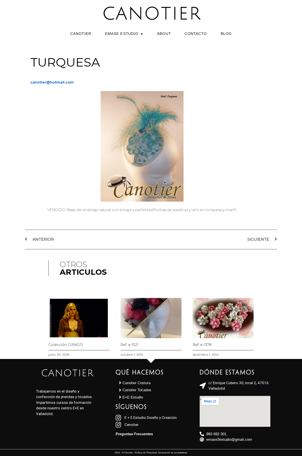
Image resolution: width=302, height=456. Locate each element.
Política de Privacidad (146, 452)
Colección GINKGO (65, 345)
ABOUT (164, 34)
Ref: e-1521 (129, 345)
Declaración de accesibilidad (172, 452)
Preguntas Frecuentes (134, 434)
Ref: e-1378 (202, 345)
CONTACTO (196, 34)
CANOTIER (80, 34)
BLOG (226, 34)
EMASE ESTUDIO (121, 34)
